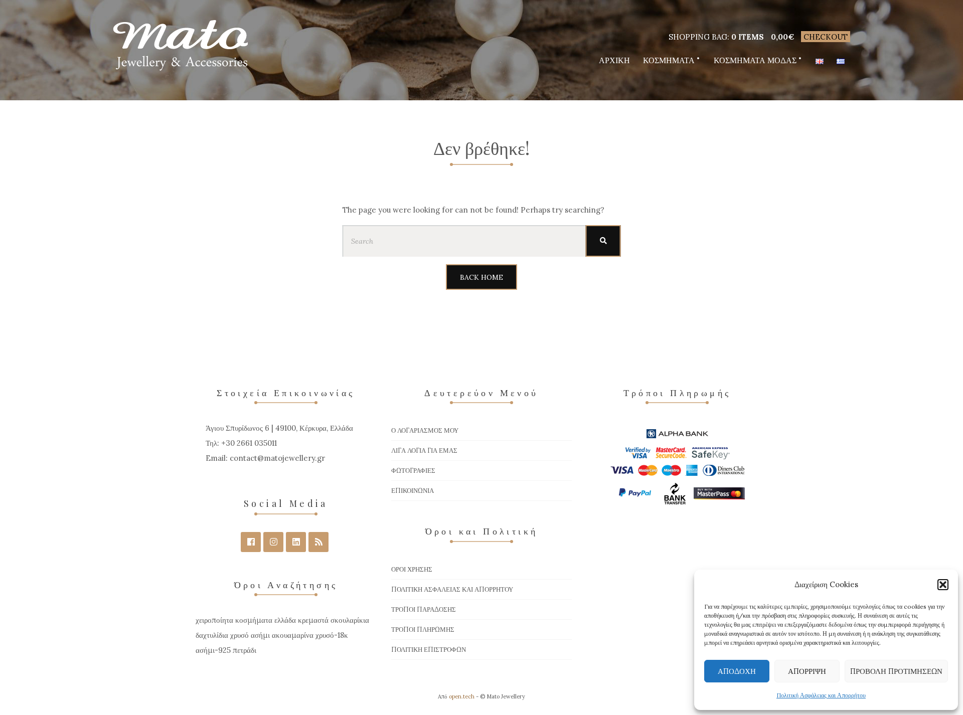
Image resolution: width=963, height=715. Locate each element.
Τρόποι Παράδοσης (423, 609)
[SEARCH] (603, 241)
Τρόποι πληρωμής (422, 629)
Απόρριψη (807, 671)
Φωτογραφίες (413, 470)
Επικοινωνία (412, 490)
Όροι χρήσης (411, 569)
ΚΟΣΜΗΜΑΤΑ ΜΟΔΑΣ (755, 60)
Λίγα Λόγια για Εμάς (424, 450)
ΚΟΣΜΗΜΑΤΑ (669, 60)
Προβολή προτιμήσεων (896, 671)
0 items (747, 37)
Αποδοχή (737, 671)
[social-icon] (251, 542)
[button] (943, 585)
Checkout (826, 37)
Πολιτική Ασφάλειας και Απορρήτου (821, 695)
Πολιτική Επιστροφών (428, 649)
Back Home (481, 277)
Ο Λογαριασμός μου (424, 430)
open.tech (461, 696)
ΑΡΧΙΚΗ (614, 60)
